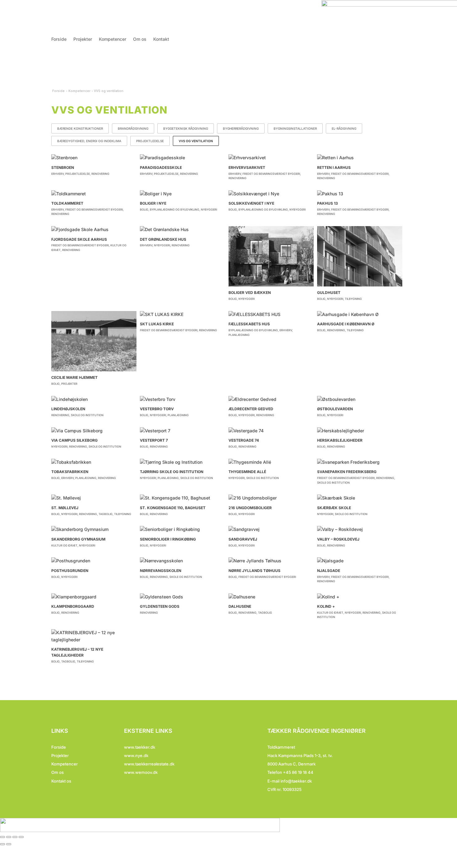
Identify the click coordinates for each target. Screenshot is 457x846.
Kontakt (161, 39)
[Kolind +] (359, 596)
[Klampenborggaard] (93, 596)
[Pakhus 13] (359, 193)
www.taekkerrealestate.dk (149, 763)
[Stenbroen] (93, 157)
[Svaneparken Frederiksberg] (359, 462)
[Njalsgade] (359, 560)
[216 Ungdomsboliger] (271, 498)
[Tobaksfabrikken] (93, 462)
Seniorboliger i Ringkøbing (168, 539)
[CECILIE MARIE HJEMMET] (93, 341)
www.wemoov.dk (141, 772)
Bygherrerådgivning (241, 128)
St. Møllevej (64, 507)
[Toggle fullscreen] (14, 837)
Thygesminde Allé (247, 471)
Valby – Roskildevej (338, 539)
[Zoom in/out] (21, 837)
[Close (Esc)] (2, 837)
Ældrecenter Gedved (250, 409)
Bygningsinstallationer (295, 128)
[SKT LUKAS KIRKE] (182, 314)
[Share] (8, 837)
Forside (59, 39)
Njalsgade (328, 570)
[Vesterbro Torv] (182, 399)
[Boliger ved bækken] (271, 256)
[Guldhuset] (359, 256)
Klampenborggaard (72, 606)
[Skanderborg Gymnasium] (93, 529)
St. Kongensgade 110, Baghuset (172, 507)
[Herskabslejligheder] (359, 430)
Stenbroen (62, 167)
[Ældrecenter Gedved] (271, 399)
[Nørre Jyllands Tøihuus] (271, 560)
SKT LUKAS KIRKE (157, 324)
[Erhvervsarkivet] (271, 157)
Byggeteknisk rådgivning (185, 128)
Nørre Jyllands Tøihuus (254, 570)
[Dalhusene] (271, 596)
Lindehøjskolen (68, 409)
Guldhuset (328, 292)
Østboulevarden (335, 409)
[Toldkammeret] (93, 193)
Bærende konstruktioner (80, 128)
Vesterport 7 (154, 440)
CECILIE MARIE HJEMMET (74, 377)
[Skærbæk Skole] (359, 498)
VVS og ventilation (196, 141)
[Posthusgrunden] (93, 560)
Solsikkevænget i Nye (251, 203)
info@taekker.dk (296, 781)
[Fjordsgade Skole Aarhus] (93, 229)
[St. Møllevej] (93, 498)
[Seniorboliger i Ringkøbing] (182, 529)
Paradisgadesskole (161, 167)
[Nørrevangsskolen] (182, 560)
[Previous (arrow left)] (2, 844)
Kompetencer (112, 39)
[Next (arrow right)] (8, 844)
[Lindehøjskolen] (93, 399)
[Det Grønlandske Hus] (182, 229)
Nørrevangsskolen (160, 570)
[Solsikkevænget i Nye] (271, 193)
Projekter (82, 39)
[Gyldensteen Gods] (182, 596)
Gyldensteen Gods (159, 606)
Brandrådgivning (133, 128)
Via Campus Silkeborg (74, 440)
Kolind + (326, 606)
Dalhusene (239, 606)
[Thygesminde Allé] (271, 462)
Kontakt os (61, 781)
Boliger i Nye (153, 203)
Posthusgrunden (69, 570)
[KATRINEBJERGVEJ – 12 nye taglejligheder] (93, 636)
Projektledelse (150, 141)
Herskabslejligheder (339, 440)
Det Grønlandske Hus (163, 239)
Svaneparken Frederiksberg (346, 471)
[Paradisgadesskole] (182, 157)
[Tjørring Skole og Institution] (182, 462)
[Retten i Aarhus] (359, 157)
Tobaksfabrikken (69, 471)
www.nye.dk (136, 755)
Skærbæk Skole (334, 507)
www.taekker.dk (139, 747)
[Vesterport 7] (182, 430)
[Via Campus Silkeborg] (93, 430)
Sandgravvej (242, 539)
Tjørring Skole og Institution (171, 471)
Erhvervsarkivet (246, 167)
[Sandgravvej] (271, 529)
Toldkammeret (67, 203)
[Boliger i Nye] (182, 193)
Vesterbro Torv (157, 409)
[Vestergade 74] (271, 430)
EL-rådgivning (344, 128)
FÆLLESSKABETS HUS (249, 324)
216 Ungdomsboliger (250, 507)
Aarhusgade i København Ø (345, 324)
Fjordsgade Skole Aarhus (79, 239)
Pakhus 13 (327, 203)
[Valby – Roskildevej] (359, 529)
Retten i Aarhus (334, 167)
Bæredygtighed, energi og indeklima (89, 141)
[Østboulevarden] (359, 399)
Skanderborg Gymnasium (78, 539)
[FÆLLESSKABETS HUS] (271, 314)
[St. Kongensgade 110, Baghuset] (182, 498)
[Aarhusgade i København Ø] (359, 314)
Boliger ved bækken (249, 292)
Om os (139, 39)
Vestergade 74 (243, 440)
